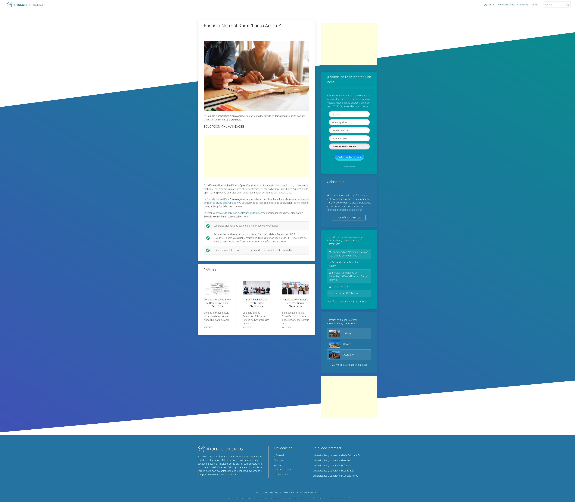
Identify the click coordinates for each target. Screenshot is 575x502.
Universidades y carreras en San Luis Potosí (335, 475)
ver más (208, 327)
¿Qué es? (489, 4)
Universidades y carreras (513, 4)
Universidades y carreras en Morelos (332, 460)
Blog (535, 4)
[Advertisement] (256, 156)
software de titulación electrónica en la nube (237, 213)
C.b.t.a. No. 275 (339, 286)
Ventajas (278, 460)
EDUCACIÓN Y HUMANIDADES (224, 126)
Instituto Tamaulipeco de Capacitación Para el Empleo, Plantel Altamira (348, 276)
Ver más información (349, 218)
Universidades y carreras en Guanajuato (333, 470)
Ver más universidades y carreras (349, 364)
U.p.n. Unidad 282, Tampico (345, 293)
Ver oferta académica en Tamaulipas (346, 301)
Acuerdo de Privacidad (349, 166)
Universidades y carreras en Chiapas (332, 465)
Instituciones (281, 474)
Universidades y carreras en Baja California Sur (337, 455)
